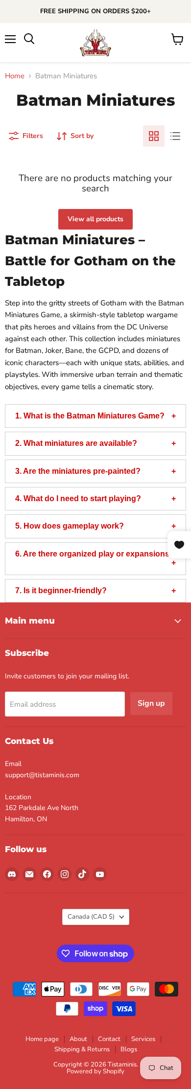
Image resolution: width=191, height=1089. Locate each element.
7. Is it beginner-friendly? (61, 590)
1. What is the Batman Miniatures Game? (90, 416)
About (78, 1039)
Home (14, 76)
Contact (109, 1039)
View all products (95, 219)
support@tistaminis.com (42, 775)
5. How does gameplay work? (69, 526)
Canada (91, 916)
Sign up (151, 703)
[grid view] (154, 136)
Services (143, 1039)
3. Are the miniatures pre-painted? (78, 471)
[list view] (175, 136)
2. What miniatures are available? (76, 443)
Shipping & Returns (82, 1049)
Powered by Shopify (95, 1071)
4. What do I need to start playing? (78, 498)
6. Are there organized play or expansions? (94, 554)
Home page (42, 1039)
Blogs (128, 1049)
